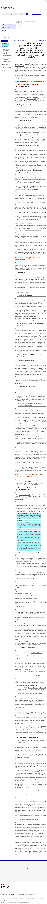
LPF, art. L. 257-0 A (32, 602)
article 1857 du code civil (31, 747)
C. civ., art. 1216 (28, 283)
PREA (18, 16)
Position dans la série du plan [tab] (8, 24)
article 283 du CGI (24, 495)
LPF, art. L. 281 (39, 644)
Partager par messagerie (9, 37)
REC (15, 16)
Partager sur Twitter (2, 37)
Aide (2, 865)
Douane (25, 872)
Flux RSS (13, 865)
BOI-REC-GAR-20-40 (39, 202)
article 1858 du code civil (38, 762)
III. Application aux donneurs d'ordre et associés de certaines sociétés (7, 68)
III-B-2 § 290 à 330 (34, 219)
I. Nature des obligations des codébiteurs (5, 45)
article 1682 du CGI (28, 330)
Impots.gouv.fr (26, 877)
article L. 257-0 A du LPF (27, 706)
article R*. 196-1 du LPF (25, 396)
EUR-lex (25, 874)
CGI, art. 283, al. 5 (25, 566)
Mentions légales (16, 898)
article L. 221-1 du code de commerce (35, 666)
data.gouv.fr (31, 894)
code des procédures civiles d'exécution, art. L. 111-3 (31, 303)
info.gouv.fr (3, 894)
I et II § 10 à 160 (27, 483)
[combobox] (14, 14)
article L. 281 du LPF (19, 400)
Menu (45, 1)
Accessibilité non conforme (6, 898)
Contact (2, 866)
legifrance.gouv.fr (22, 894)
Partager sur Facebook (9, 34)
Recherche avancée (36, 14)
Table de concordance (16, 866)
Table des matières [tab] (6, 22)
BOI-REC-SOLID (35, 484)
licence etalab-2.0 (26, 902)
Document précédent (19, 40)
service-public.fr (12, 894)
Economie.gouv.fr (27, 875)
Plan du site (22, 898)
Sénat (25, 879)
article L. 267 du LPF (28, 250)
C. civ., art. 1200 (31, 99)
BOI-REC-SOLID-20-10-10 (26, 96)
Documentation (15, 868)
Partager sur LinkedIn (5, 37)
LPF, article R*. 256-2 (29, 280)
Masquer (5, 41)
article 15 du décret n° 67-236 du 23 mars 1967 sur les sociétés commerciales (30, 718)
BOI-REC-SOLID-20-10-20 (40, 96)
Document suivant (40, 40)
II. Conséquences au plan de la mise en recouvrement (6, 63)
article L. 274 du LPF (32, 410)
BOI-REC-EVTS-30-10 (24, 434)
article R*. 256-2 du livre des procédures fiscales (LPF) (28, 63)
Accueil (2, 16)
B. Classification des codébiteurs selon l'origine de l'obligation (7, 57)
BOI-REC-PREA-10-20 (28, 320)
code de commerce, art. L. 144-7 (32, 230)
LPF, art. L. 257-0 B (25, 727)
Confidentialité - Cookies (30, 898)
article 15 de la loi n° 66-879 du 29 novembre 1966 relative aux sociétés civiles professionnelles (30, 800)
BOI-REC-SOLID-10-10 (20, 245)
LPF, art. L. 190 (22, 619)
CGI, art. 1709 (35, 189)
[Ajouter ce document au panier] (5, 31)
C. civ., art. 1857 (24, 787)
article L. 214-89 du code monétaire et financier (27, 826)
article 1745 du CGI (28, 253)
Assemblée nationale (27, 865)
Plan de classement (8, 16)
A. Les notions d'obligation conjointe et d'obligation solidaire (6, 50)
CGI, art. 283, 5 (23, 237)
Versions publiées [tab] (5, 27)
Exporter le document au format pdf (2, 31)
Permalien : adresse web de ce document (2, 34)
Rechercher (27, 14)
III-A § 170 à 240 (34, 237)
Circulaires (26, 870)
